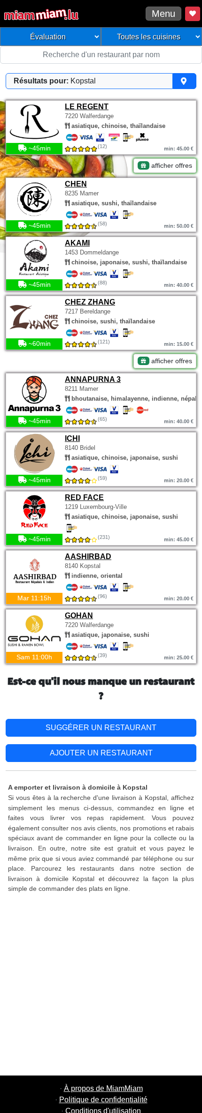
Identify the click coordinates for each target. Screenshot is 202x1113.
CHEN (76, 184)
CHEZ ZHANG (90, 302)
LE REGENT (87, 107)
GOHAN (79, 616)
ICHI (72, 438)
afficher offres (170, 165)
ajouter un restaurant (101, 753)
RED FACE (84, 497)
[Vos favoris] (192, 14)
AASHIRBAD (88, 556)
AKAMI (77, 243)
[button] (101, 81)
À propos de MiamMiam (103, 1088)
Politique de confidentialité (103, 1100)
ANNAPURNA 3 (93, 379)
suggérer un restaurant (101, 728)
